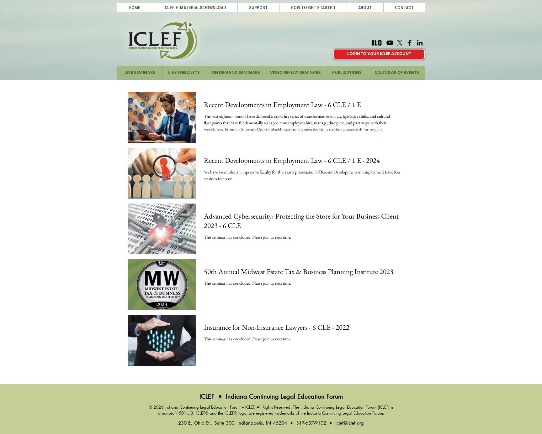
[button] (258, 7)
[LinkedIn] (420, 43)
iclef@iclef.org (349, 423)
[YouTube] (390, 43)
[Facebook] (410, 43)
